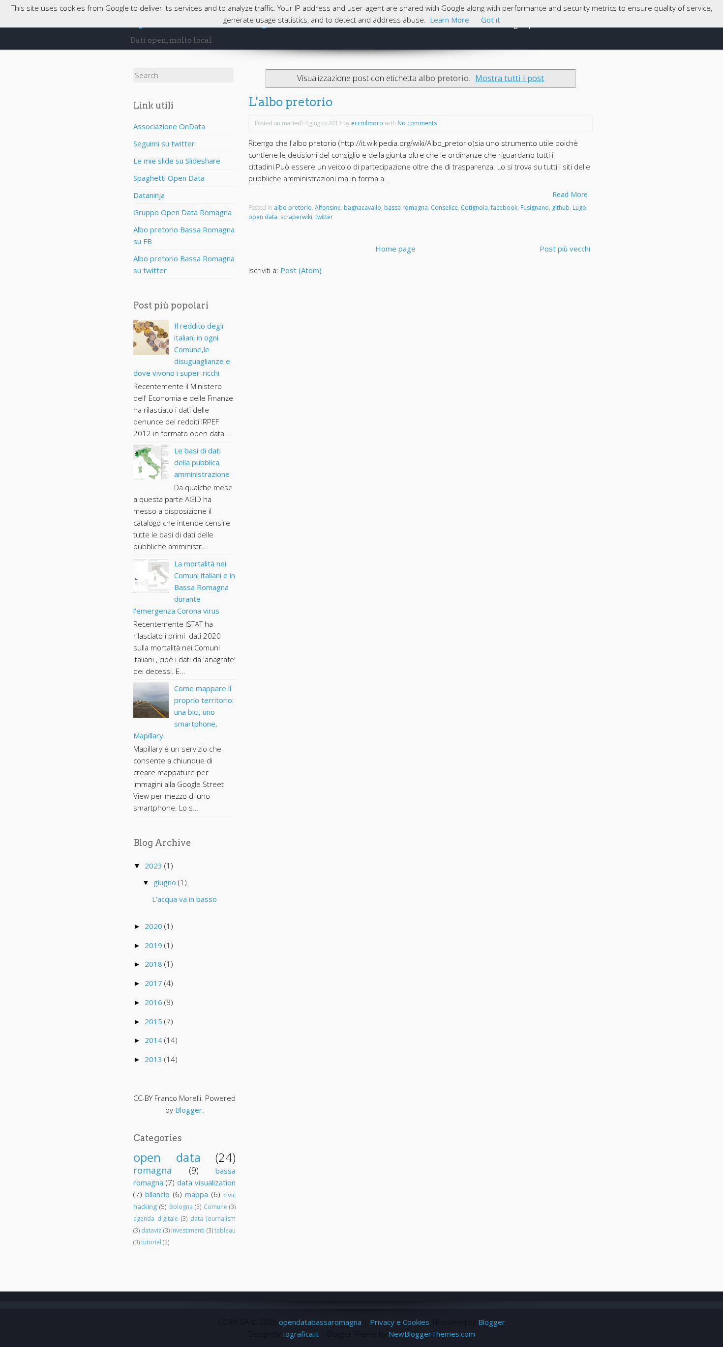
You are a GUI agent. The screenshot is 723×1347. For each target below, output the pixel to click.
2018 (154, 964)
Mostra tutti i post (509, 78)
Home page (395, 248)
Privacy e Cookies (399, 1322)
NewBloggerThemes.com (432, 1334)
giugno (165, 882)
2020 (154, 926)
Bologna (181, 1207)
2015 (154, 1021)
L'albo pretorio (290, 102)
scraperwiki (296, 217)
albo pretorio (293, 207)
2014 (154, 1040)
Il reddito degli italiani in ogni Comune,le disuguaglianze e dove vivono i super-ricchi (181, 349)
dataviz (151, 1230)
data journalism (213, 1218)
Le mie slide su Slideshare (176, 161)
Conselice (444, 207)
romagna (152, 1170)
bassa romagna (406, 207)
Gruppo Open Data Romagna (182, 212)
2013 (154, 1059)
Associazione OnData (169, 126)
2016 (154, 1002)
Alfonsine (328, 207)
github (561, 207)
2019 (154, 945)
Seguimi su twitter (164, 143)
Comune (215, 1207)
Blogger (188, 1110)
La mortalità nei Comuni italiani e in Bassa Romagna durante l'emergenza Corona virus (184, 587)
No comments (417, 123)
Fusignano (534, 207)
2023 (154, 865)
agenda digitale (155, 1218)
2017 (154, 983)
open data (167, 1157)
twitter (324, 217)
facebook (504, 207)
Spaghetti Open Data (169, 178)
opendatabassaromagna (320, 1322)
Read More (570, 194)
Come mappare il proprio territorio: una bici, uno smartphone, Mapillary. (183, 711)
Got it (490, 20)
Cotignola (474, 207)
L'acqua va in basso (184, 899)
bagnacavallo (362, 207)
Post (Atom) (301, 270)
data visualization (206, 1182)
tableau (225, 1230)
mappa (196, 1194)
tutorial (151, 1242)
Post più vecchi (565, 248)
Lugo (579, 207)
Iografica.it (301, 1334)
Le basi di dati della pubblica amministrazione (202, 462)
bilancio (157, 1194)
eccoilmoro (367, 123)
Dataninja (149, 195)
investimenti (188, 1230)
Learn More (449, 20)
